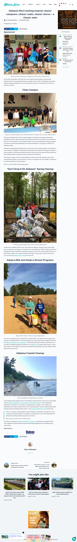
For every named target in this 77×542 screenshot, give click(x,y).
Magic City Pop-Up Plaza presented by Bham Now (68, 38)
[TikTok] (65, 3)
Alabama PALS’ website (19, 255)
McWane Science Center (67, 53)
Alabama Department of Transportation (16, 342)
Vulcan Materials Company (28, 421)
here (8, 164)
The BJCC (65, 63)
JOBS (23, 4)
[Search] (70, 4)
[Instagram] (61, 3)
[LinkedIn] (63, 3)
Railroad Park (65, 41)
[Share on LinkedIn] (11, 29)
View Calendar (65, 66)
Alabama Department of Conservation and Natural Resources (24, 402)
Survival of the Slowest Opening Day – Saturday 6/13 (68, 50)
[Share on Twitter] (15, 29)
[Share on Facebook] (6, 29)
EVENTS (38, 4)
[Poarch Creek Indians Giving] (38, 538)
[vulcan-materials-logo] (30, 432)
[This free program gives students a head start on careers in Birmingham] (38, 484)
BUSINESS (30, 4)
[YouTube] (59, 5)
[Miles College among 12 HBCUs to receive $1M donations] (62, 484)
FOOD (44, 4)
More (55, 4)
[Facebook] (59, 3)
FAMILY (50, 4)
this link (36, 344)
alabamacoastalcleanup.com (38, 408)
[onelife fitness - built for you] (38, 519)
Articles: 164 (30, 452)
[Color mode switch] (72, 4)
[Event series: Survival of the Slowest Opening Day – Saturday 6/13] (71, 46)
